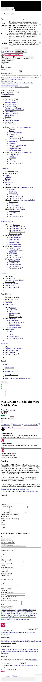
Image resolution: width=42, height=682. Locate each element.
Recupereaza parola (15, 79)
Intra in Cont (17, 425)
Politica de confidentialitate (20, 651)
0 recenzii (12, 410)
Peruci (11, 333)
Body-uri (7, 179)
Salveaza (4, 48)
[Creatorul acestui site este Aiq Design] (4, 672)
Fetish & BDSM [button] (6, 294)
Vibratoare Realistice (11, 106)
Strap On (11, 156)
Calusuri (11, 315)
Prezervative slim (10, 282)
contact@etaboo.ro (11, 632)
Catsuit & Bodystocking (16, 196)
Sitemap (19, 641)
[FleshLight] (5, 489)
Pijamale (7, 184)
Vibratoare (12, 129)
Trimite (3, 575)
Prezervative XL (10, 285)
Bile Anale (8, 118)
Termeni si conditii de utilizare (10, 649)
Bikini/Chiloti (13, 193)
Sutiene (7, 180)
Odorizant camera (14, 261)
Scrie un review (6, 539)
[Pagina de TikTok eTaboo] (10, 668)
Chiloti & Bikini (14, 205)
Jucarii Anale (13, 134)
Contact (3, 641)
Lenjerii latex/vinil (14, 211)
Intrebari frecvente (28, 641)
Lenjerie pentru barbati (28, 200)
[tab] (6, 57)
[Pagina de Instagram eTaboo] (5, 668)
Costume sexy (13, 189)
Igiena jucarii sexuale (11, 350)
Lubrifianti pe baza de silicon (17, 228)
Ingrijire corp (13, 252)
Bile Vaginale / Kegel (15, 132)
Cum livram (13, 641)
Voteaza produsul (6, 503)
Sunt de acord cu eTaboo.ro (20, 665)
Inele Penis (12, 143)
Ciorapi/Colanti (13, 194)
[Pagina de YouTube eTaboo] (7, 668)
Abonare (22, 663)
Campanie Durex (6, 643)
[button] (2, 421)
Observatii (4, 571)
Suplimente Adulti (14, 248)
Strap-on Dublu (9, 122)
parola (3, 69)
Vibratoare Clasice (10, 101)
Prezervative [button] (4, 273)
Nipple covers (9, 182)
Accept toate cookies (8, 8)
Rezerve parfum (13, 262)
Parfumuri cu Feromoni (16, 250)
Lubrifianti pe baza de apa (17, 226)
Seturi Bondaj (13, 309)
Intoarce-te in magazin (8, 60)
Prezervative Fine (10, 278)
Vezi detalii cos (5, 425)
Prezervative (12, 158)
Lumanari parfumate (15, 264)
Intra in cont (5, 79)
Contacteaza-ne (6, 427)
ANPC (14, 643)
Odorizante (16, 259)
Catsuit (11, 214)
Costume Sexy (13, 202)
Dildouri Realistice (10, 111)
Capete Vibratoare (10, 124)
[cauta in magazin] (2, 54)
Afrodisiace (17, 246)
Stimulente (16, 235)
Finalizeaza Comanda (22, 87)
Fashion (11, 335)
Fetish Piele (12, 212)
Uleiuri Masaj (13, 253)
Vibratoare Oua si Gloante (13, 108)
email (3, 64)
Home (6, 364)
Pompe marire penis (15, 149)
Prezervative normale (11, 283)
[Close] (1, 18)
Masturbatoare (13, 141)
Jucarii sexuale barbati (27, 140)
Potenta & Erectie (14, 239)
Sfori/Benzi (8, 302)
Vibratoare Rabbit (10, 104)
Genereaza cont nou (7, 81)
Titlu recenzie (5, 507)
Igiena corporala (10, 352)
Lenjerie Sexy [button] (5, 168)
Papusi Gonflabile (14, 147)
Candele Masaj (13, 255)
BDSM (13, 318)
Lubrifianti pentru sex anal (17, 232)
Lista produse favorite (31, 425)
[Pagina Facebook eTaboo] (2, 668)
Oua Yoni (8, 117)
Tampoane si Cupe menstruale (14, 349)
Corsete (7, 175)
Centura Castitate (14, 324)
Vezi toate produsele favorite (24, 83)
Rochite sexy (13, 191)
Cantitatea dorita (6, 598)
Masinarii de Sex (14, 136)
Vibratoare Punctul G (11, 103)
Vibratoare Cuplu (14, 154)
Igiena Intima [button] (5, 343)
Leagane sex (8, 301)
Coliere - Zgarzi (9, 304)
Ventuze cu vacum (14, 325)
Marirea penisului (14, 241)
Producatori (37, 641)
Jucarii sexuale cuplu (25, 152)
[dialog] (21, 563)
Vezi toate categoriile (15, 138)
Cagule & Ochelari (14, 313)
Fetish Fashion (20, 209)
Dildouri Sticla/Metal (11, 113)
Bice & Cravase (13, 320)
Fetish (12, 329)
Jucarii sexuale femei (25, 127)
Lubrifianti (16, 225)
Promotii (3, 361)
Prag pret (3, 594)
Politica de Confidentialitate (22, 665)
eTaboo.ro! (33, 660)
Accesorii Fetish (14, 336)
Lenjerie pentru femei (26, 187)
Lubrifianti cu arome (15, 230)
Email (3, 554)
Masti (10, 331)
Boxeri (11, 203)
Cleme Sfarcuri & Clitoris (16, 322)
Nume (3, 505)
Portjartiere (8, 177)
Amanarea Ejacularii (15, 237)
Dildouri (11, 131)
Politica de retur (33, 651)
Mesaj (2, 604)
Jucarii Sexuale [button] (5, 96)
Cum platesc (4, 653)
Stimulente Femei (14, 243)
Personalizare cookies (8, 10)
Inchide (16, 514)
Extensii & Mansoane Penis (17, 145)
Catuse (11, 159)
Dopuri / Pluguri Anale (12, 120)
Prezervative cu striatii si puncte (14, 280)
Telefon (3, 565)
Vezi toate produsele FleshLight (19, 489)
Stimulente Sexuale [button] (7, 221)
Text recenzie (5, 512)
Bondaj (13, 308)
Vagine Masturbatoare (32, 491)
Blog (7, 641)
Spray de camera (14, 266)
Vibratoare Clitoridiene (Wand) (14, 110)
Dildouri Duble (9, 115)
